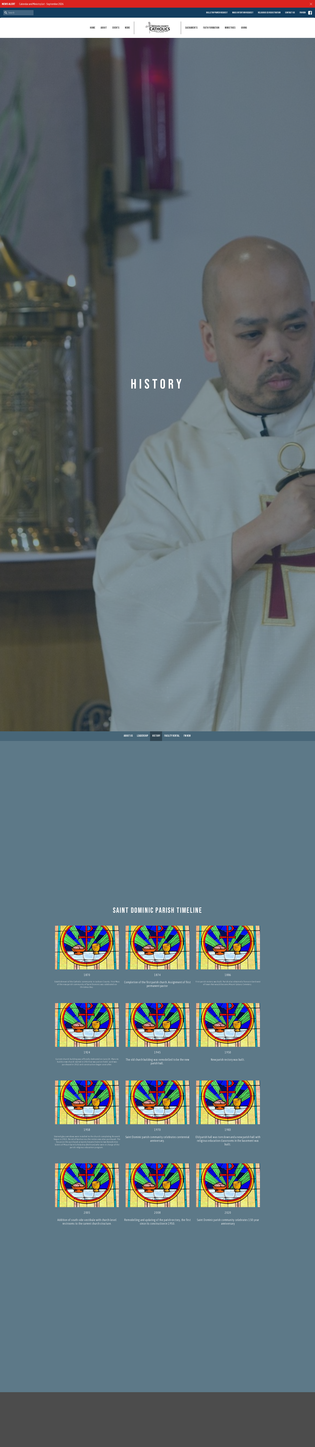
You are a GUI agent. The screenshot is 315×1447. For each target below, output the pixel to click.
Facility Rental (172, 736)
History (156, 736)
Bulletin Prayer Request (217, 12)
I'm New (303, 12)
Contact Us (290, 12)
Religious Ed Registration (269, 12)
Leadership (142, 736)
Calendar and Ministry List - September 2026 (41, 3)
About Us (128, 736)
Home (92, 28)
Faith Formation (211, 28)
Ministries (230, 28)
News (127, 28)
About (104, 28)
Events (115, 28)
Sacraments (191, 28)
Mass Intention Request (242, 12)
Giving (244, 28)
